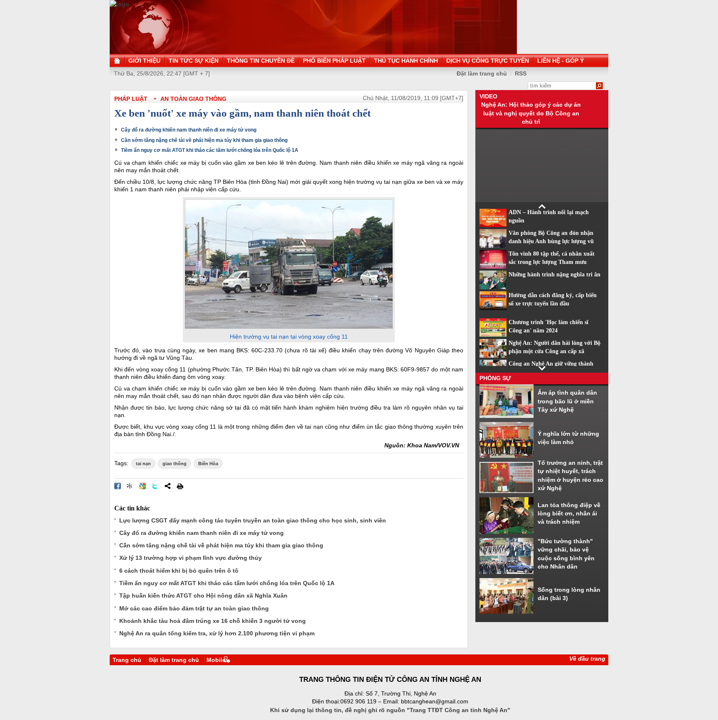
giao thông (174, 463)
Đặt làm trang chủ (174, 660)
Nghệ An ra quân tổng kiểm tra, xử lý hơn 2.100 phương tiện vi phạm (217, 633)
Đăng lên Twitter (155, 486)
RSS (520, 73)
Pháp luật (131, 98)
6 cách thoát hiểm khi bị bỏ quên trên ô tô (179, 570)
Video (488, 96)
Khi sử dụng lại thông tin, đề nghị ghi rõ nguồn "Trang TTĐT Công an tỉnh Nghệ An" (390, 710)
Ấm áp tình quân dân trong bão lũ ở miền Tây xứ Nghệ (567, 401)
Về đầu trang (587, 658)
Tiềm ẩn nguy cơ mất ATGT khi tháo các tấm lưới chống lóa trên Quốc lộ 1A (209, 150)
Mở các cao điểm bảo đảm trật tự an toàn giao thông (194, 608)
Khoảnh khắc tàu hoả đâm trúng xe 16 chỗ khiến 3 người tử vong (212, 620)
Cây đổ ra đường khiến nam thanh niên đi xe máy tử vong (188, 130)
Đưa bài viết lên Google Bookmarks (142, 486)
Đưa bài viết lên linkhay (130, 486)
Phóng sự (495, 378)
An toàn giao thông (193, 98)
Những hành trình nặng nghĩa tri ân (554, 274)
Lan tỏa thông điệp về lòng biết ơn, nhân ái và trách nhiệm (569, 513)
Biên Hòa (208, 463)
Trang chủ (127, 660)
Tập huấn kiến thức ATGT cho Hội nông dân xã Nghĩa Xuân (203, 595)
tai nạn (143, 463)
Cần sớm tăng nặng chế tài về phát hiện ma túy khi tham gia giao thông (204, 140)
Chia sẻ (167, 486)
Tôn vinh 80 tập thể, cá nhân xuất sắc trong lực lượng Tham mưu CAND (552, 262)
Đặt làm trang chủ (482, 73)
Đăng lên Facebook (117, 486)
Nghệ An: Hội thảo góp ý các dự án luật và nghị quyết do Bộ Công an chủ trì (531, 113)
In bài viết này (180, 486)
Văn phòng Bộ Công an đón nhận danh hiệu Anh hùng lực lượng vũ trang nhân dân (551, 241)
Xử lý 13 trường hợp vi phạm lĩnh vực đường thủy (190, 557)
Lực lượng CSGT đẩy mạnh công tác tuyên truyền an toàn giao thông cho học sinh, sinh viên (252, 520)
